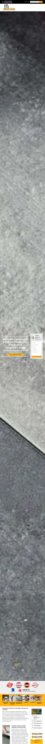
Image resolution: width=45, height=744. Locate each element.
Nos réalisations (15, 354)
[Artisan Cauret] (9, 7)
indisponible (8, 1)
